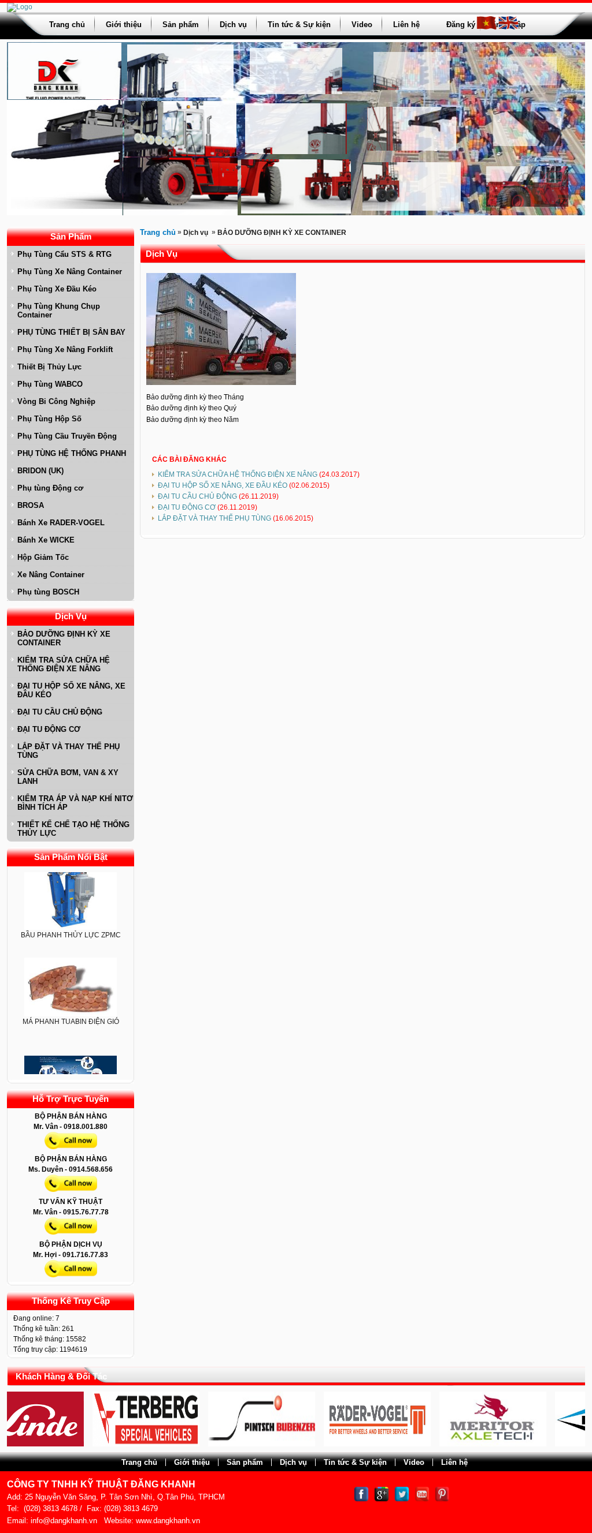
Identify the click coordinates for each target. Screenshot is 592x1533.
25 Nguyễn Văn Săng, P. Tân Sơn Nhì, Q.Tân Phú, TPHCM (125, 1497)
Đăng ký (460, 24)
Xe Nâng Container (50, 574)
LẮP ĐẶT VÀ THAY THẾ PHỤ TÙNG (68, 751)
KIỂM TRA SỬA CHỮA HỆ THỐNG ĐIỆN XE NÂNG (63, 664)
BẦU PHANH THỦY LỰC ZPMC (71, 913)
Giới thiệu (124, 24)
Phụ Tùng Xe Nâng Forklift (65, 349)
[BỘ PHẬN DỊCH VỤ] (71, 1280)
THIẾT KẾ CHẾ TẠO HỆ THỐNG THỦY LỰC (73, 828)
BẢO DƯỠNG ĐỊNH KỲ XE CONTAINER (63, 638)
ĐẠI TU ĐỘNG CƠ (48, 729)
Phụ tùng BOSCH (48, 592)
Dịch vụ (233, 24)
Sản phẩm (180, 24)
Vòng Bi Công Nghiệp (56, 401)
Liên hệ (406, 24)
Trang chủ (67, 24)
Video (362, 24)
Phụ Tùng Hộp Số (49, 418)
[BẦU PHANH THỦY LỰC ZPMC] (71, 873)
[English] (508, 28)
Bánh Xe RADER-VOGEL (61, 522)
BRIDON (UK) (40, 470)
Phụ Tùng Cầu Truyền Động (67, 436)
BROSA (30, 505)
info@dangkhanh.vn (64, 1520)
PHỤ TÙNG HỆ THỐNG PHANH (71, 453)
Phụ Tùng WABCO (50, 384)
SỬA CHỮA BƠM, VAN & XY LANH (68, 777)
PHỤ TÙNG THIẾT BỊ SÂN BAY (71, 332)
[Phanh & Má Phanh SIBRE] (71, 1060)
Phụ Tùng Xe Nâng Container (69, 271)
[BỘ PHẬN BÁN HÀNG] (71, 1151)
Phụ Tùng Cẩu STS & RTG (64, 254)
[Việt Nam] (486, 28)
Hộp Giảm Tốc (43, 557)
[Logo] (19, 7)
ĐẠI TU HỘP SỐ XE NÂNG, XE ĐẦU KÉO (71, 690)
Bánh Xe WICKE (46, 540)
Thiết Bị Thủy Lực (49, 366)
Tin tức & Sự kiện (299, 24)
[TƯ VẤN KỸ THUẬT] (71, 1237)
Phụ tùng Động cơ (50, 488)
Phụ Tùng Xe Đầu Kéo (57, 289)
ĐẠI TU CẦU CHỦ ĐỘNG (59, 712)
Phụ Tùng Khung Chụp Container (58, 310)
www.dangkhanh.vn (168, 1520)
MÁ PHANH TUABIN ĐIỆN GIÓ (71, 1000)
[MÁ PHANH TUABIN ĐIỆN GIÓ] (71, 966)
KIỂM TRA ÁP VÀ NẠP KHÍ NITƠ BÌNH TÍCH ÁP (75, 803)
